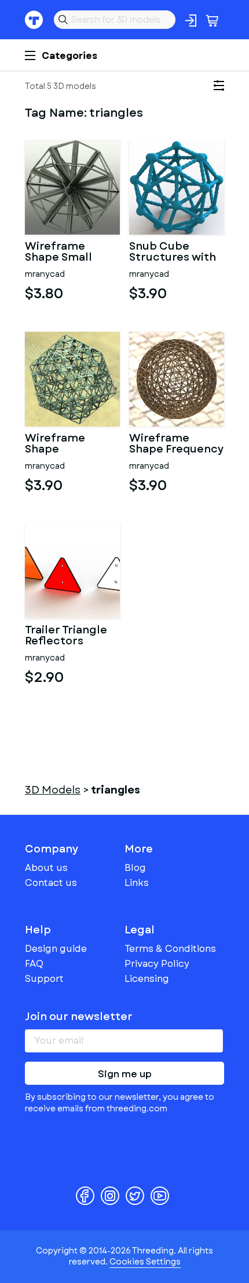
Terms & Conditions (170, 948)
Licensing (146, 978)
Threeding (34, 19)
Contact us (51, 882)
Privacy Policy (156, 963)
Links (136, 882)
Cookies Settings (145, 1261)
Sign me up (125, 1074)
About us (46, 867)
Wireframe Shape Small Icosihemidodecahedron (72, 252)
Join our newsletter (79, 1017)
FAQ (34, 963)
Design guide (56, 948)
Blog (135, 867)
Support (44, 978)
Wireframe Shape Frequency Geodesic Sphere (176, 444)
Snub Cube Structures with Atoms (172, 252)
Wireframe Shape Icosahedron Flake (59, 444)
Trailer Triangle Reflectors (66, 636)
